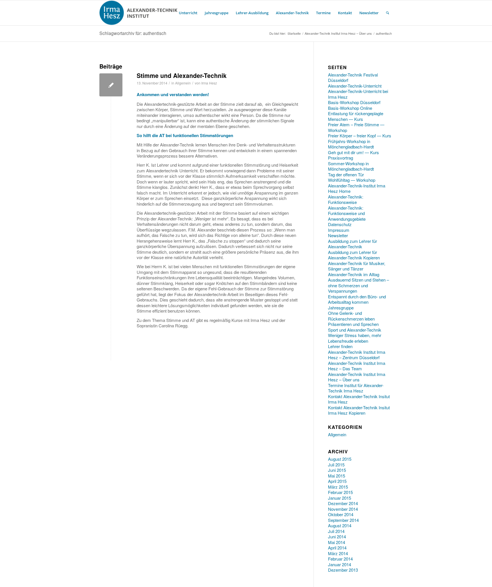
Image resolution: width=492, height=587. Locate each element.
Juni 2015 (337, 470)
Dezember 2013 (343, 570)
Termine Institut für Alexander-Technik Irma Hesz (356, 388)
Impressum (338, 230)
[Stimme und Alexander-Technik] (110, 84)
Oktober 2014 (340, 514)
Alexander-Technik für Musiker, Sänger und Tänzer (356, 266)
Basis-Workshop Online (350, 108)
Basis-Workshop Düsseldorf (354, 102)
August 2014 (339, 525)
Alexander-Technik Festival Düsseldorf (353, 77)
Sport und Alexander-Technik (354, 330)
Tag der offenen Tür (346, 174)
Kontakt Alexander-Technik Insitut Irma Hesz (359, 399)
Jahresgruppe (341, 308)
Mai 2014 (336, 542)
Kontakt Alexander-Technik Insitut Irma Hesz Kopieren (359, 410)
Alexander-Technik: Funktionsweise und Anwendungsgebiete (347, 213)
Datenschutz (340, 224)
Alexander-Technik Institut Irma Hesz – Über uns (356, 377)
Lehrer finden (340, 346)
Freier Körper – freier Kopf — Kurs (359, 136)
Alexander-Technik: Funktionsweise (345, 199)
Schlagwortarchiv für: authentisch (132, 33)
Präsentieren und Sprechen (353, 324)
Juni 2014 (337, 537)
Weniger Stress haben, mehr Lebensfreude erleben (354, 338)
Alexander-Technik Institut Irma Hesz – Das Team (356, 366)
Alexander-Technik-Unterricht (355, 86)
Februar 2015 (340, 492)
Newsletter (338, 235)
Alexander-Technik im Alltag (353, 274)
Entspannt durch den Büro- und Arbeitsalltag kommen (357, 299)
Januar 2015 (339, 498)
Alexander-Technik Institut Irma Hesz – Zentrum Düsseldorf (356, 355)
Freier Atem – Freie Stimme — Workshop (356, 127)
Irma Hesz (209, 82)
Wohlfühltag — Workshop (351, 180)
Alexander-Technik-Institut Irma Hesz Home (356, 188)
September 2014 (343, 520)
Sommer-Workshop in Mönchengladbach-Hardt (351, 166)
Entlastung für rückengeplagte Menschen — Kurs (355, 116)
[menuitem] (188, 12)
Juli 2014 (336, 531)
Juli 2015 (336, 465)
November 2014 (343, 509)
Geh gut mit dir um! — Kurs (353, 152)
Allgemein (183, 82)
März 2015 (338, 487)
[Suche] (387, 12)
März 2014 (338, 553)
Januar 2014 (339, 564)
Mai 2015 (336, 476)
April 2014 (337, 548)
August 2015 (339, 459)
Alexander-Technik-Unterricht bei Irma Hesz (358, 94)
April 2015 (337, 481)
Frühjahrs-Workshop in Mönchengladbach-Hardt (351, 144)
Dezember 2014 (343, 503)
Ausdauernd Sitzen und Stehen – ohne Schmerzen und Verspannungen (358, 285)
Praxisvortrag (340, 158)
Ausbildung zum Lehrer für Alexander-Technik (352, 244)
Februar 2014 (340, 559)
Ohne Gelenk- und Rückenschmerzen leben (351, 316)
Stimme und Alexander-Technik (182, 75)
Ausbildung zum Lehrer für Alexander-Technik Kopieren (354, 255)
